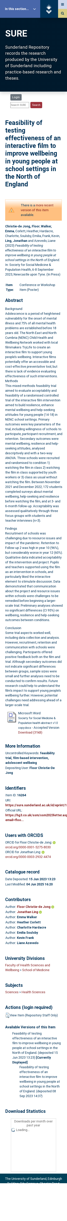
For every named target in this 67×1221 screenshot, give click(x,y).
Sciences (12, 992)
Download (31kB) (30, 732)
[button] (7, 1015)
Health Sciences (33, 992)
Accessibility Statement (33, 1212)
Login (16, 97)
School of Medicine (35, 970)
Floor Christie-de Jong (34, 907)
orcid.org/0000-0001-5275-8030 (28, 847)
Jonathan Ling (28, 912)
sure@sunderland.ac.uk (38, 1193)
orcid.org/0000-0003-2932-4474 (28, 857)
